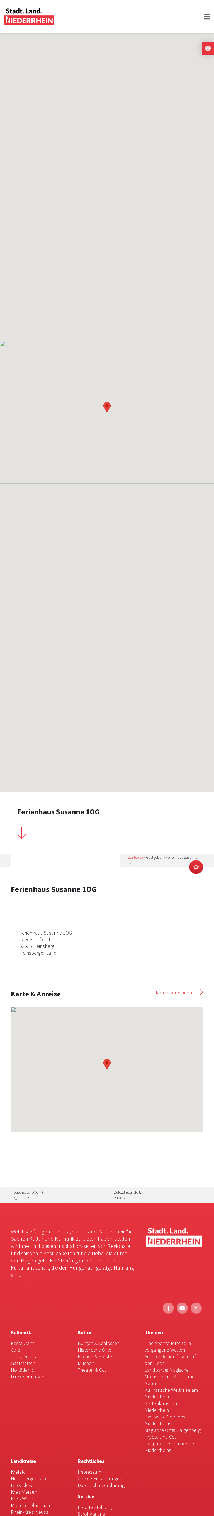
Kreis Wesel (23, 1498)
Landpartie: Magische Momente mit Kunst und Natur (170, 1376)
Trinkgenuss (23, 1356)
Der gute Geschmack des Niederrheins (170, 1446)
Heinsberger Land (29, 1478)
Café (15, 1350)
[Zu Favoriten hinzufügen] (196, 867)
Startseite (135, 857)
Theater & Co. (92, 1370)
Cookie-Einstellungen (100, 1478)
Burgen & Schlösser (98, 1343)
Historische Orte (94, 1350)
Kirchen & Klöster (96, 1356)
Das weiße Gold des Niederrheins (165, 1420)
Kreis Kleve (22, 1485)
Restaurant (22, 1343)
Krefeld (18, 1472)
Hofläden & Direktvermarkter (28, 1373)
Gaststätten (23, 1363)
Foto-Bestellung (95, 1507)
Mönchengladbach (30, 1505)
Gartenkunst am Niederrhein (161, 1406)
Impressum (89, 1472)
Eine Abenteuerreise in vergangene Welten (168, 1346)
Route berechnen (174, 992)
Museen (86, 1363)
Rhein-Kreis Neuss (29, 1512)
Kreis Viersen (24, 1492)
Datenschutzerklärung (101, 1485)
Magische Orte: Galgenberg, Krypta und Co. (173, 1433)
